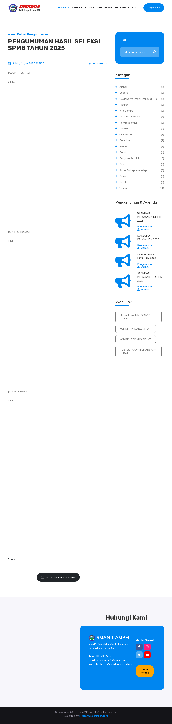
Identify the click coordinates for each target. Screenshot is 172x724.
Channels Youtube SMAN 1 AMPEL (135, 316)
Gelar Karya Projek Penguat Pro (138, 98)
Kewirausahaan (128, 122)
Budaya (123, 92)
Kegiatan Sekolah (129, 116)
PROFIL (76, 7)
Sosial (122, 176)
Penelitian (125, 140)
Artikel (123, 86)
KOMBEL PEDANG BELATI (136, 328)
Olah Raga (125, 134)
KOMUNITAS (104, 7)
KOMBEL (124, 128)
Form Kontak (145, 670)
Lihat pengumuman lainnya (60, 577)
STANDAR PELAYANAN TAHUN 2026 (149, 277)
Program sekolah (129, 158)
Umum (123, 188)
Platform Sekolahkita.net (93, 715)
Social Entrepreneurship (133, 170)
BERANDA (63, 7)
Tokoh (123, 182)
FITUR (88, 7)
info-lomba (126, 110)
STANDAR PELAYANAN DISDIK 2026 (149, 216)
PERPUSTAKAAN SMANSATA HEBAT (138, 351)
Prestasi (124, 152)
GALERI (119, 7)
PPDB (123, 146)
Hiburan (123, 104)
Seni (121, 164)
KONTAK (133, 7)
